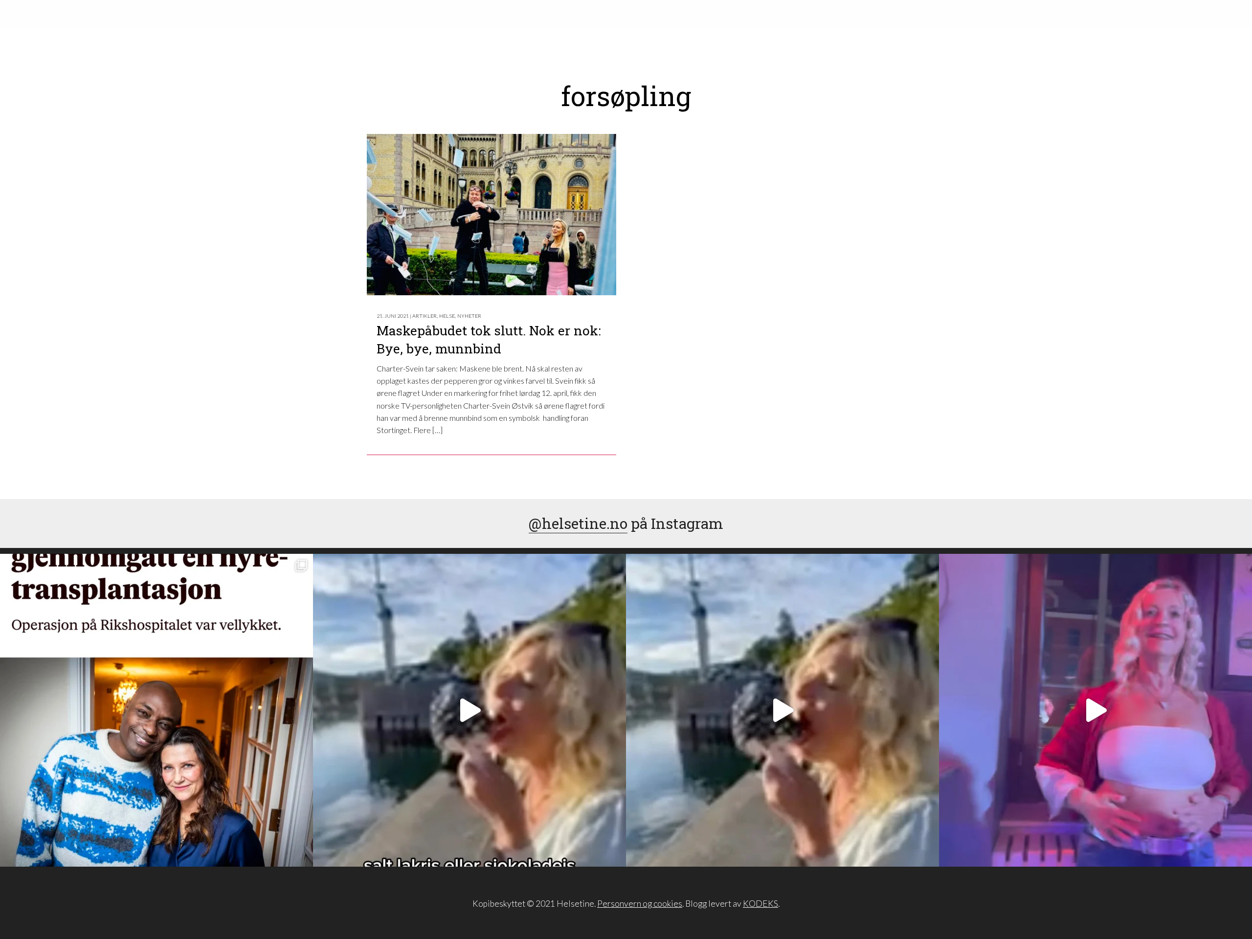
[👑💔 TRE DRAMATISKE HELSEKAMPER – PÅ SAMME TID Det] (156, 710)
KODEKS (760, 903)
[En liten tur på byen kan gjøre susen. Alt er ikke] (1095, 710)
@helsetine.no (578, 523)
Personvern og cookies (639, 903)
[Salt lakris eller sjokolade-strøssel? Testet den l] (469, 710)
